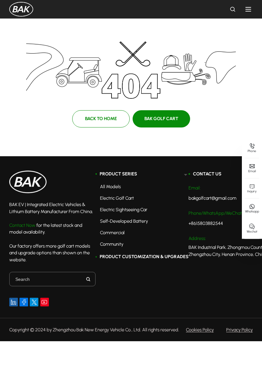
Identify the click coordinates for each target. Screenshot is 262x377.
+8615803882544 (206, 223)
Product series (118, 174)
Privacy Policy (239, 329)
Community (111, 244)
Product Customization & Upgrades (144, 256)
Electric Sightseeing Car (123, 209)
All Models (110, 186)
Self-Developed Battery (124, 221)
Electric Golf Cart (117, 198)
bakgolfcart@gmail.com (212, 198)
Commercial (112, 232)
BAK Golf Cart (161, 118)
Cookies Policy (200, 329)
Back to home (101, 118)
